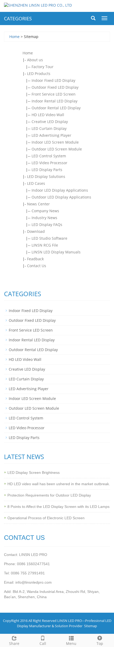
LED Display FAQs (47, 224)
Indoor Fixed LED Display (53, 80)
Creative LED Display (50, 121)
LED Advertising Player (51, 135)
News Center (38, 203)
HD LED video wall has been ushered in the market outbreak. (58, 484)
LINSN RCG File (45, 245)
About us (35, 59)
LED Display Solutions (46, 176)
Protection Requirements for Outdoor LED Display (49, 495)
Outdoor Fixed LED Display (55, 87)
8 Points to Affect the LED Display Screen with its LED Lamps (58, 506)
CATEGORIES (18, 18)
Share (14, 643)
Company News (45, 210)
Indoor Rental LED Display (54, 100)
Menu (71, 643)
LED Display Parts (47, 169)
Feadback (35, 258)
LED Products (38, 73)
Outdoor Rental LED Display (56, 107)
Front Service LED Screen (54, 94)
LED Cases (36, 183)
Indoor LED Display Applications (60, 190)
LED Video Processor (49, 162)
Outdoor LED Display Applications (61, 197)
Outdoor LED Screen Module (57, 149)
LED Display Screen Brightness (33, 472)
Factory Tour (43, 66)
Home (14, 36)
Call (43, 643)
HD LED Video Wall (48, 114)
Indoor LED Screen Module (55, 142)
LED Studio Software (49, 238)
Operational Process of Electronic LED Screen (46, 518)
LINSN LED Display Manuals (56, 251)
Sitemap (90, 626)
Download (36, 231)
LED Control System (49, 155)
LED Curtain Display (49, 128)
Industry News (44, 217)
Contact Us (36, 265)
